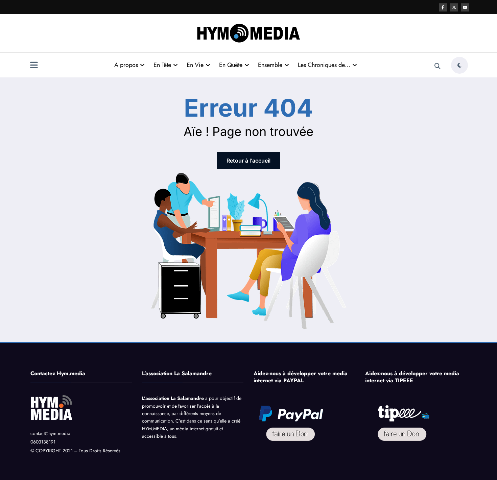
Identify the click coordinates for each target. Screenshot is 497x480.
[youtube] (465, 7)
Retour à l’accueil (248, 160)
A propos (126, 65)
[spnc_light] (459, 65)
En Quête (230, 65)
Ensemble (270, 65)
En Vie (195, 65)
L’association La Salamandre (173, 398)
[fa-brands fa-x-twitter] (454, 7)
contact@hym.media (50, 433)
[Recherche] (437, 66)
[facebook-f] (443, 7)
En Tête (162, 65)
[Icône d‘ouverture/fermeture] (34, 66)
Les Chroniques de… (324, 65)
